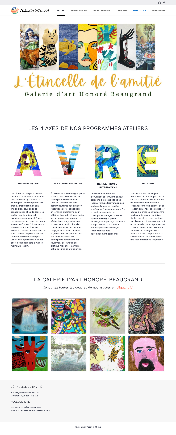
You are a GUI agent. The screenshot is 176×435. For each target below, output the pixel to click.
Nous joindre (158, 10)
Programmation (79, 10)
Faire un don (139, 10)
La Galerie (122, 10)
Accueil (61, 10)
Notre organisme (101, 10)
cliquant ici (125, 287)
